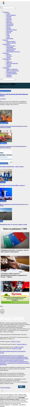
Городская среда (10, 45)
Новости (5, 40)
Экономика (6, 67)
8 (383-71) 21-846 (16, 348)
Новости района (10, 41)
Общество (6, 12)
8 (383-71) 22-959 (18, 347)
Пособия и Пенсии (11, 29)
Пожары (8, 64)
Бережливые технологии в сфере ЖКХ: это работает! (12, 185)
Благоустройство (11, 15)
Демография (9, 47)
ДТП (7, 60)
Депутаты (9, 56)
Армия (8, 13)
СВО (7, 34)
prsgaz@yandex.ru (22, 344)
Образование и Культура (13, 51)
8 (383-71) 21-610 (15, 341)
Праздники (9, 31)
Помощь (8, 28)
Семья (8, 35)
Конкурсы (9, 19)
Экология (9, 76)
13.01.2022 (3, 98)
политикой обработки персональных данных (12, 398)
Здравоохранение (11, 48)
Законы (8, 57)
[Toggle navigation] (0, 6)
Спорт (8, 37)
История (8, 18)
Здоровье (8, 16)
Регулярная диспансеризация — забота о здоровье (12, 166)
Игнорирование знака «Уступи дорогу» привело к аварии (13, 224)
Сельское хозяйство (11, 73)
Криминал (9, 62)
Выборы (8, 54)
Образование (10, 24)
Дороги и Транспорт (12, 69)
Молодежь (9, 22)
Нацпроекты (6, 44)
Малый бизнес (10, 50)
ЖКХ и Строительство (12, 70)
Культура (8, 21)
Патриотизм (9, 25)
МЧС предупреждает (12, 63)
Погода (8, 26)
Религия (8, 32)
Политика (6, 53)
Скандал (8, 66)
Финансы (9, 75)
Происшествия (7, 59)
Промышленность (11, 72)
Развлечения (9, 38)
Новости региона (11, 43)
